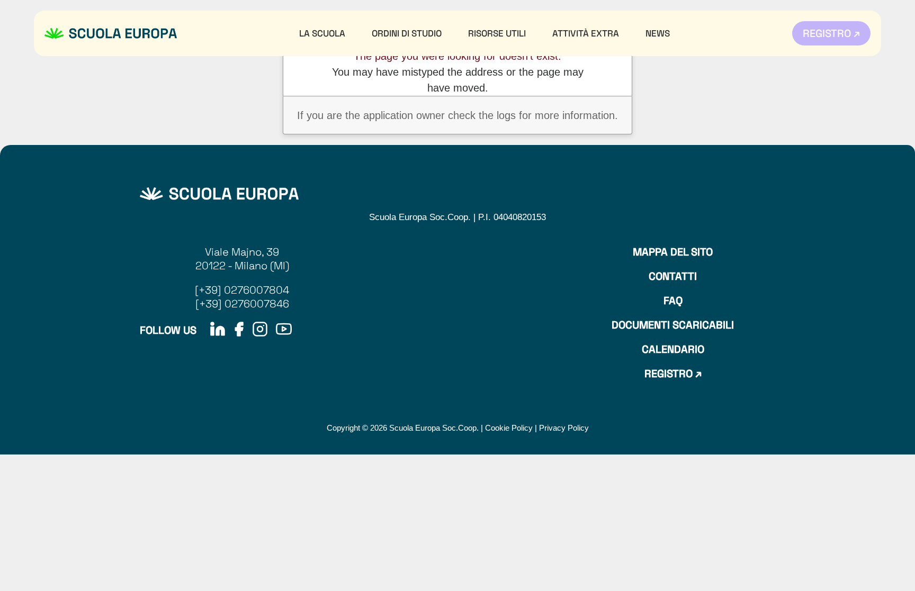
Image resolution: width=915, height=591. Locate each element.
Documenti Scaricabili (673, 325)
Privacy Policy (564, 427)
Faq (673, 300)
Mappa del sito (673, 252)
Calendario (673, 349)
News (657, 33)
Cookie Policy (509, 427)
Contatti (673, 276)
